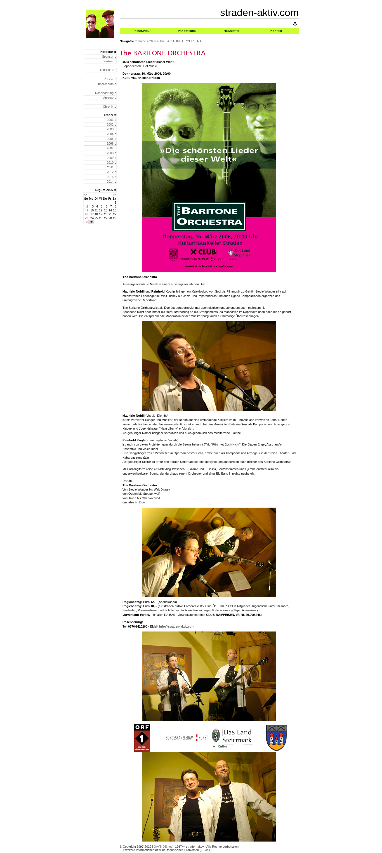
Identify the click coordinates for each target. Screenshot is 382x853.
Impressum (106, 84)
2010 (110, 162)
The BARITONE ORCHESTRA (180, 41)
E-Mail (205, 850)
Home (142, 41)
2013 (110, 176)
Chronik (108, 106)
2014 (110, 181)
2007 (110, 148)
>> (114, 194)
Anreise (108, 97)
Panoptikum (187, 30)
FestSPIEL (142, 30)
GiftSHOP (107, 70)
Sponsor (108, 56)
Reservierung (104, 93)
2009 (110, 157)
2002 (110, 124)
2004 (110, 134)
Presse (109, 79)
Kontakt (276, 30)
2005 (110, 138)
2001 (110, 119)
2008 (110, 153)
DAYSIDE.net (163, 846)
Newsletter (231, 30)
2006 (152, 41)
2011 (110, 167)
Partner (108, 61)
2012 (110, 172)
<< (85, 194)
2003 (110, 129)
